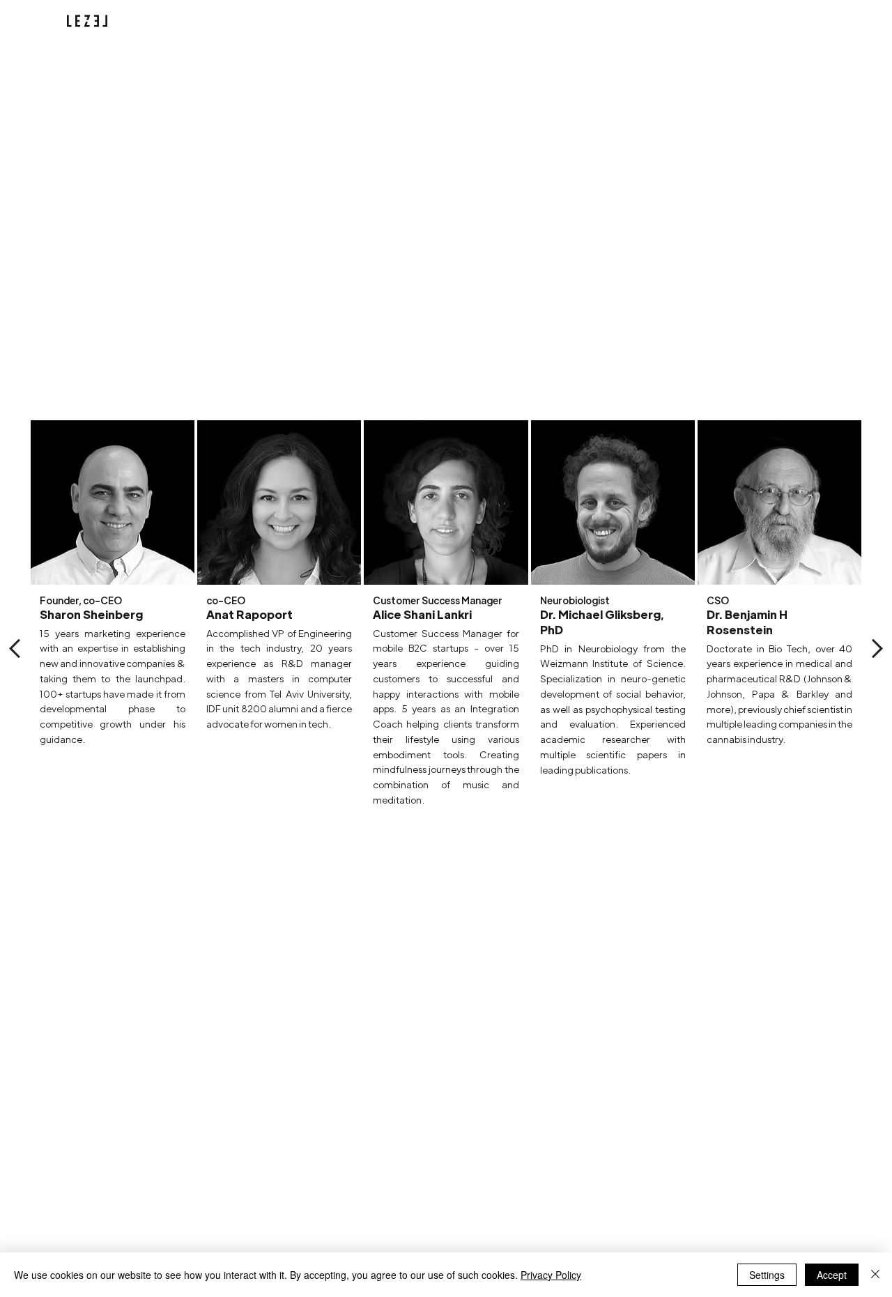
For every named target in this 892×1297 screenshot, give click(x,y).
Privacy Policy (551, 1275)
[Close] (875, 1275)
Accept (832, 1275)
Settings (767, 1275)
